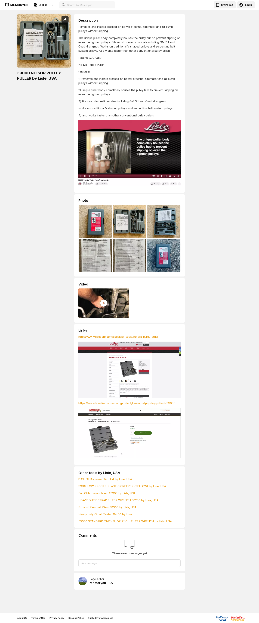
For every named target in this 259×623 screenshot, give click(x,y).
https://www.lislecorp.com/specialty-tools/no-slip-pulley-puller (118, 336)
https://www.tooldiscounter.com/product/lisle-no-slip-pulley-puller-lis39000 (126, 403)
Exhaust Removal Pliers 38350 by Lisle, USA (107, 507)
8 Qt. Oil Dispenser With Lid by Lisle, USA (105, 479)
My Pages (227, 4)
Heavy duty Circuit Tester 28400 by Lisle (105, 514)
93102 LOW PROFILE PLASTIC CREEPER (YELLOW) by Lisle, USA (122, 486)
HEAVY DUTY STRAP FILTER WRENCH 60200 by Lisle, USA (118, 500)
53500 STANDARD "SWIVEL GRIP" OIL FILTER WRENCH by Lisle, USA (125, 521)
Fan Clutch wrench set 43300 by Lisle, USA (106, 493)
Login (248, 4)
